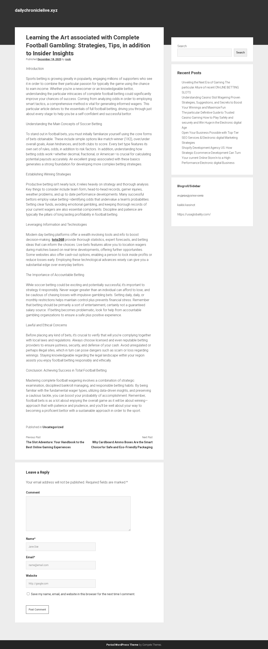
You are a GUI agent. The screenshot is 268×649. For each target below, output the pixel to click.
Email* (30, 557)
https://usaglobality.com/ (194, 214)
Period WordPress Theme (122, 644)
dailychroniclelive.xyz (36, 10)
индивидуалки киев (190, 195)
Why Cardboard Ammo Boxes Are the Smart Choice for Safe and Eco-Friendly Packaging (122, 444)
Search (182, 46)
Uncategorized (53, 427)
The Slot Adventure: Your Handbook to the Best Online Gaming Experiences (55, 444)
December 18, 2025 (49, 59)
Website (31, 575)
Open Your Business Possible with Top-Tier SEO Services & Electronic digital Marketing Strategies (210, 137)
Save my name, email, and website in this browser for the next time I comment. (83, 594)
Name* (31, 538)
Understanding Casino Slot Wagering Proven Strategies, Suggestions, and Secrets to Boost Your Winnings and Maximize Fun (212, 102)
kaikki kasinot (186, 205)
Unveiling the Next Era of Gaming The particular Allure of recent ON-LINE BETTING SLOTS (210, 87)
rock (68, 59)
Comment (33, 492)
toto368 (58, 240)
